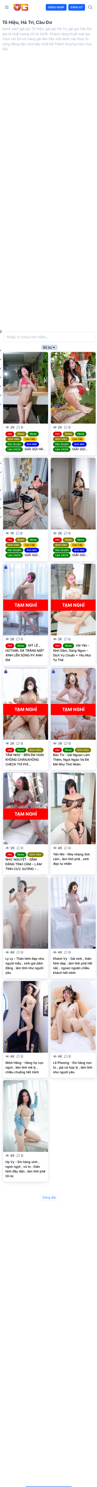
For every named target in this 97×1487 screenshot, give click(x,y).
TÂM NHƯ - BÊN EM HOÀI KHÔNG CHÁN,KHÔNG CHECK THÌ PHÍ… (24, 759)
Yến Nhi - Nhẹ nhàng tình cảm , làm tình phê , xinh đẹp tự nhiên (71, 858)
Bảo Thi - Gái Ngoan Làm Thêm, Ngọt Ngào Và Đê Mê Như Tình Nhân (71, 759)
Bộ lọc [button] (47, 347)
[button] (6, 7)
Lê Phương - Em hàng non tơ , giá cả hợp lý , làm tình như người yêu (72, 1067)
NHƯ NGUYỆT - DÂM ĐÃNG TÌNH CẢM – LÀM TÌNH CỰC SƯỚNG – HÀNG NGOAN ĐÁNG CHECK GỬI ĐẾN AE (23, 868)
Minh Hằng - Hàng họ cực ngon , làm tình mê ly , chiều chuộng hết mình (24, 1067)
